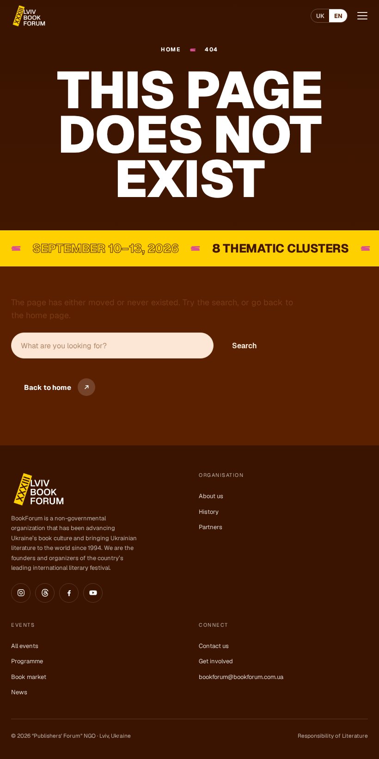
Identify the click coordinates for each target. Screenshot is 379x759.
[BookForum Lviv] (28, 15)
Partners (210, 527)
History (209, 512)
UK (320, 16)
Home (171, 49)
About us (211, 496)
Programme (27, 661)
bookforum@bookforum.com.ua (241, 677)
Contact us (214, 646)
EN (338, 16)
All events (24, 646)
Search (244, 346)
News (19, 692)
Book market (28, 677)
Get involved (216, 661)
